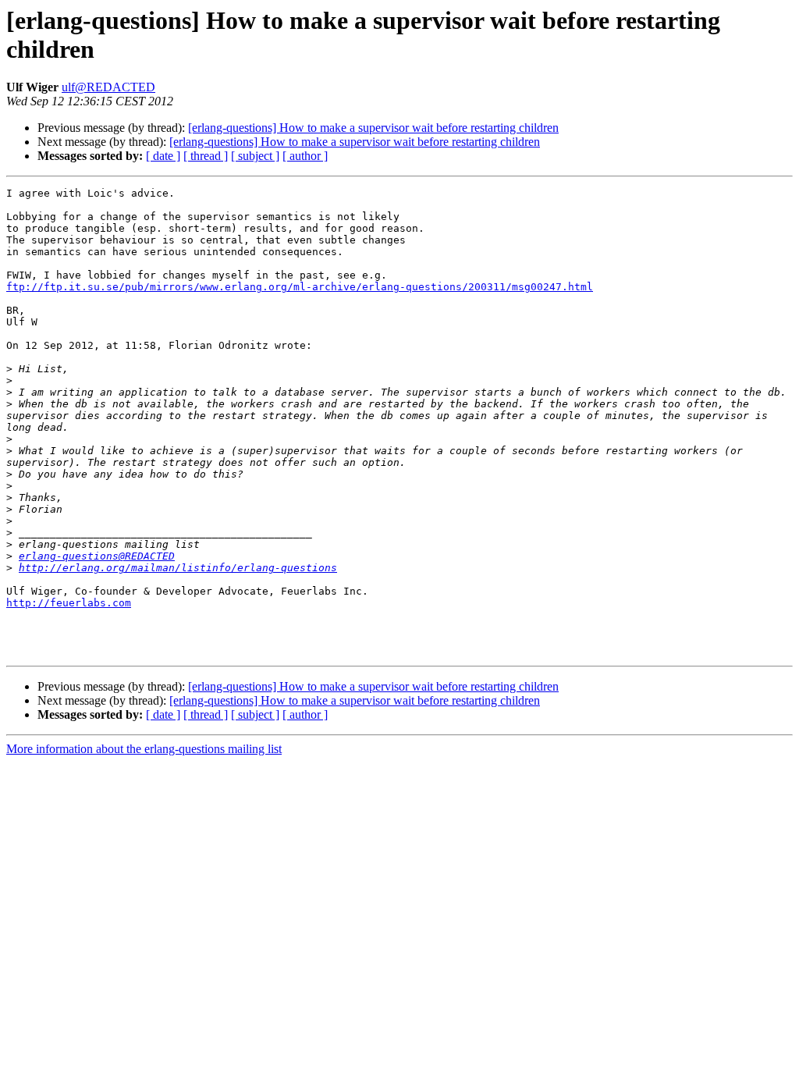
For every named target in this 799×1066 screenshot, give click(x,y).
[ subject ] (255, 155)
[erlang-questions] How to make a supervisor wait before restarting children (373, 127)
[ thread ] (205, 155)
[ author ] (305, 155)
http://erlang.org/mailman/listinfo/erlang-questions (178, 568)
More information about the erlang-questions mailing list (144, 748)
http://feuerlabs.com (68, 603)
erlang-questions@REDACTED (97, 556)
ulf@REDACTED (108, 87)
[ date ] (163, 155)
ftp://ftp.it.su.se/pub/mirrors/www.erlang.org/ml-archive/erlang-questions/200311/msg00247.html (299, 287)
